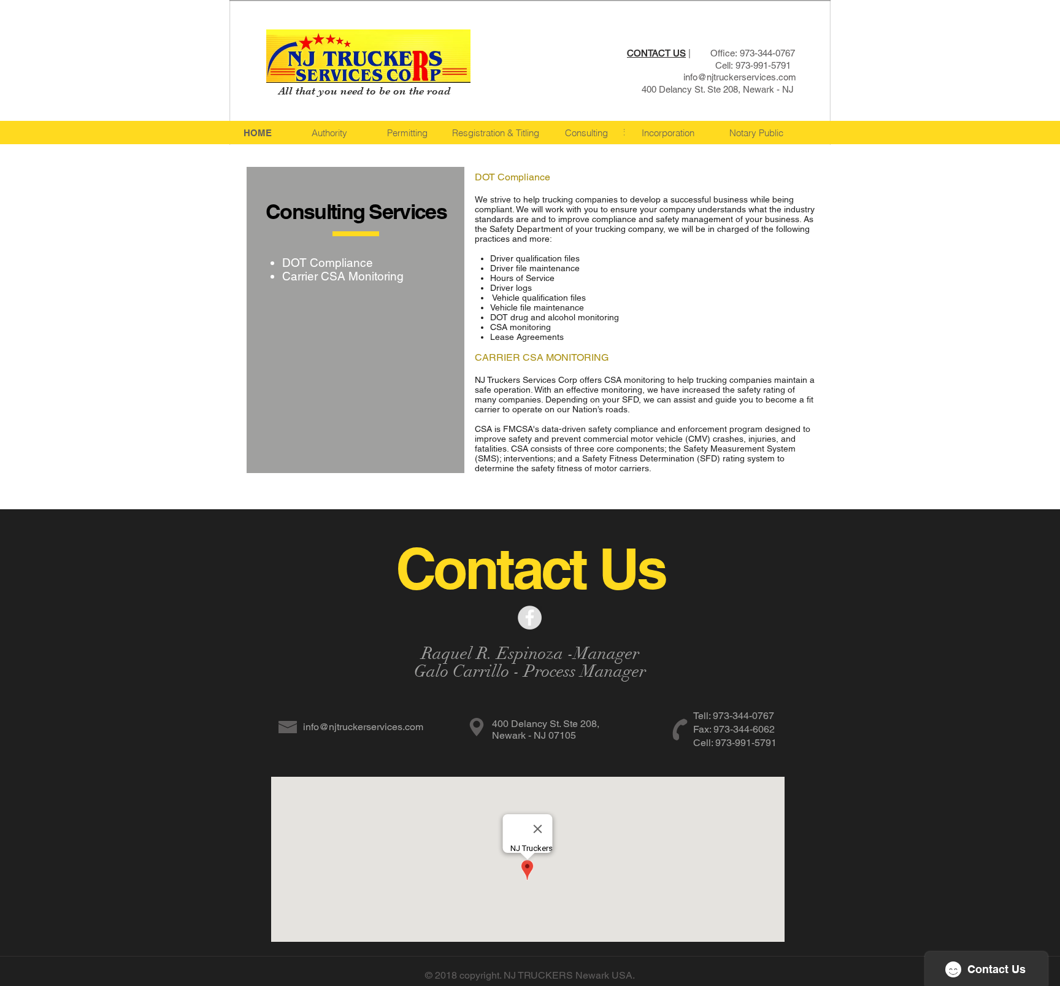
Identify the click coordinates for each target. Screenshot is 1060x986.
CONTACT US (656, 53)
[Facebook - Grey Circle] (530, 618)
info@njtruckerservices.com (739, 77)
